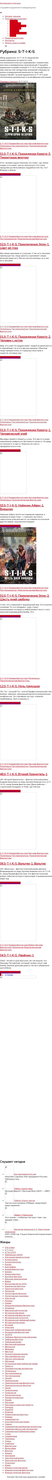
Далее (10, 974)
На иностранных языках (16, 1354)
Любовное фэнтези (14, 1339)
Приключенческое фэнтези (18, 1385)
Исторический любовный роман (20, 1320)
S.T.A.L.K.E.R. (10, 1252)
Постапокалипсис (18, 33)
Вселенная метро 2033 (16, 1284)
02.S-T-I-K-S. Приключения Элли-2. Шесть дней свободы (24, 597)
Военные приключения (16, 1279)
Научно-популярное (14, 1359)
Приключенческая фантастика (32, 239)
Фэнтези (14, 21)
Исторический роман (15, 1322)
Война (31, 945)
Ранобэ (8, 1400)
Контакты (9, 40)
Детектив (14, 31)
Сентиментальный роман (17, 1421)
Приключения (11, 1380)
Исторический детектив (16, 1317)
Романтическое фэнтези (16, 1414)
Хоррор (8, 1453)
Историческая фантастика (17, 1315)
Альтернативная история (17, 1257)
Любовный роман (18, 26)
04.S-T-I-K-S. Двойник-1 (17, 955)
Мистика (9, 1351)
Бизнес (8, 1264)
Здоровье (9, 1308)
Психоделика (11, 1390)
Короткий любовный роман (18, 1330)
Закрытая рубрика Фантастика (19, 1305)
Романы (8, 1417)
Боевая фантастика (18, 143)
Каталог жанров (13, 16)
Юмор (8, 1465)
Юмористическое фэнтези (17, 1472)
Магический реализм (15, 1344)
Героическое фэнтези (15, 1286)
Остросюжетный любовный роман (21, 1363)
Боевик (8, 1271)
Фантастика (15, 28)
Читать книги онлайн (15, 43)
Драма (8, 1303)
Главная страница (8, 81)
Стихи (8, 1434)
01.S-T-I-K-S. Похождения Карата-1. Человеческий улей (25, 431)
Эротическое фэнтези (15, 1460)
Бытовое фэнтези (13, 1276)
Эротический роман (14, 1458)
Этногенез (10, 1463)
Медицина (10, 1346)
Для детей (10, 1298)
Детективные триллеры (16, 1296)
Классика (9, 1327)
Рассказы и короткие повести (19, 1405)
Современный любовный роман (20, 1431)
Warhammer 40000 (13, 1254)
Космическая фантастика (17, 1332)
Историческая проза (14, 1313)
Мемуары (9, 1349)
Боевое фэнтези (12, 1274)
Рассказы (9, 1402)
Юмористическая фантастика (19, 1470)
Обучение (9, 1361)
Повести (9, 1366)
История (9, 1325)
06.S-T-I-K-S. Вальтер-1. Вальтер (23, 863)
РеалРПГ (9, 1409)
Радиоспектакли (13, 1395)
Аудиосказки (11, 1259)
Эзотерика (10, 1455)
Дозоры (8, 1300)
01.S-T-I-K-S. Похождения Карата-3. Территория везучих (25, 155)
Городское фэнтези (14, 1288)
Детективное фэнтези (15, 1293)
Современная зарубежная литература (23, 1426)
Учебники (9, 1443)
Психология (10, 1392)
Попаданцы (15, 23)
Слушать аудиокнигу (10, 174)
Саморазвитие (12, 1419)
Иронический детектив (16, 1310)
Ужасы (13, 35)
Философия (10, 1448)
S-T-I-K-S (4, 143)
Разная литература (14, 1397)
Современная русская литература (21, 1429)
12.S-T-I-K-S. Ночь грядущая (20, 686)
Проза (8, 1388)
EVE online (10, 1247)
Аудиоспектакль (13, 1262)
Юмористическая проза (16, 1467)
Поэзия (8, 1378)
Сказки (8, 1424)
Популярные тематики (15, 18)
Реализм (9, 1407)
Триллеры (10, 1438)
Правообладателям (14, 38)
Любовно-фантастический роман (21, 1337)
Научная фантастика (38, 143)
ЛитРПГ (8, 1334)
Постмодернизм (12, 1375)
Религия (9, 1412)
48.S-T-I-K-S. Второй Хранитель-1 (23, 774)
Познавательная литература (19, 1368)
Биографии (10, 1267)
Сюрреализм (11, 1436)
